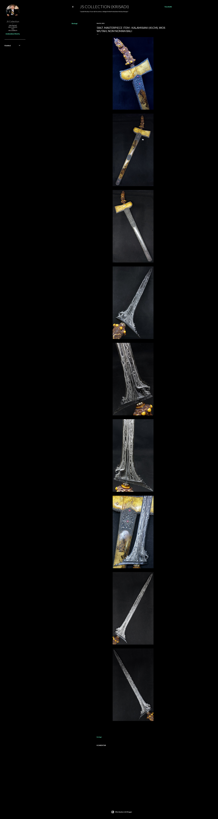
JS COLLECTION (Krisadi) (104, 6)
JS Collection (12, 21)
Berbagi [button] (74, 23)
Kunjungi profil (13, 34)
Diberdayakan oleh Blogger (123, 812)
